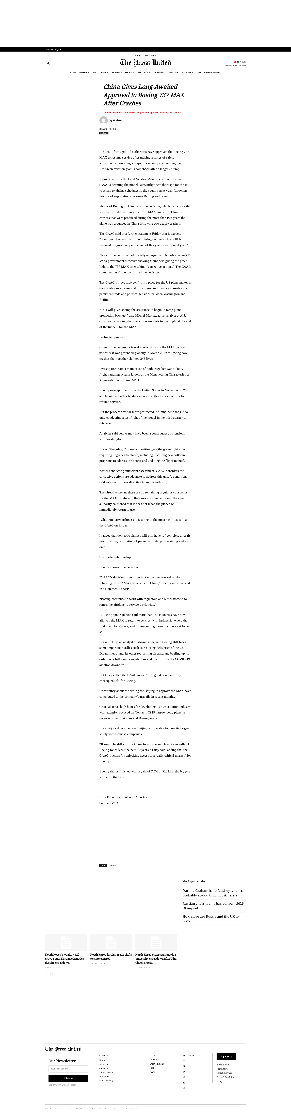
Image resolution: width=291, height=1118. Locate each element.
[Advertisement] (145, 23)
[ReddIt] (138, 140)
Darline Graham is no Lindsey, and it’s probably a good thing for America (213, 892)
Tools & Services (224, 1073)
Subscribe (68, 1078)
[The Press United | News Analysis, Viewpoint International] (145, 63)
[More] (254, 140)
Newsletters (222, 1068)
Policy (219, 1081)
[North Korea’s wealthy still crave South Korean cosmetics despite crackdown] (66, 942)
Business (117, 112)
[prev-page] (47, 974)
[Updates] (104, 120)
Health (153, 1072)
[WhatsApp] (146, 140)
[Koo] (247, 140)
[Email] (169, 140)
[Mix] (192, 140)
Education (154, 1059)
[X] (130, 140)
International (223, 1064)
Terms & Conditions (226, 1077)
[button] (48, 63)
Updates (117, 120)
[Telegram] (185, 140)
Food (152, 1067)
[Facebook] (123, 140)
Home (108, 112)
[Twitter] (184, 1066)
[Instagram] (184, 1077)
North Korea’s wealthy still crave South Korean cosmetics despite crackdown (64, 959)
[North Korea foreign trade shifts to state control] (111, 942)
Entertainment (157, 1063)
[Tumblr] (177, 140)
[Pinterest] (161, 140)
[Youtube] (184, 1082)
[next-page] (53, 974)
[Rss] (184, 1088)
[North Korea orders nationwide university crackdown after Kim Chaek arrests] (156, 942)
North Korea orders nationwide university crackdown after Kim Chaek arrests (155, 959)
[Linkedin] (154, 140)
